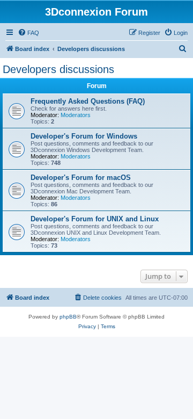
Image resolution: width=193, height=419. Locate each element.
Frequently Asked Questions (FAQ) (88, 101)
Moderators (76, 115)
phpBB (68, 317)
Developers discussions (58, 69)
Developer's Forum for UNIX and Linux (95, 219)
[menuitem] (28, 32)
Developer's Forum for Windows (84, 136)
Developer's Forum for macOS (81, 178)
